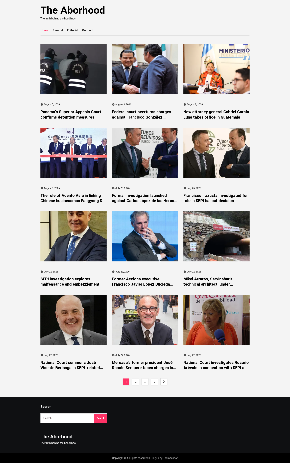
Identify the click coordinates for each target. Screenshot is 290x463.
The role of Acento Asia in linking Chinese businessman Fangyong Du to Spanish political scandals (72, 200)
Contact (87, 30)
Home (45, 30)
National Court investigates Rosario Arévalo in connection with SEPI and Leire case (216, 367)
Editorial (72, 30)
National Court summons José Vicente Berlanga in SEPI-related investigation (70, 367)
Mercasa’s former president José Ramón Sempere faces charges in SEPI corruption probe (142, 367)
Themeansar (170, 458)
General (58, 30)
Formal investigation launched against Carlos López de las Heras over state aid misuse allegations (143, 200)
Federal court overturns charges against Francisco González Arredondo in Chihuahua (141, 117)
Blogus (155, 458)
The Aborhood (72, 10)
